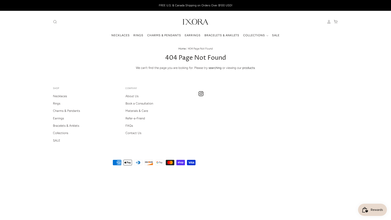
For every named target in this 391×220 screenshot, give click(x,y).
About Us (131, 96)
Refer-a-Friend (135, 118)
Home (182, 48)
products (248, 68)
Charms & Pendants (164, 35)
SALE (276, 35)
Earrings (193, 35)
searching (215, 68)
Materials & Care (136, 111)
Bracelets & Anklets (221, 35)
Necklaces (120, 35)
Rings (138, 35)
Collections (254, 35)
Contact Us (133, 133)
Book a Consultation (139, 103)
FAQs (129, 126)
